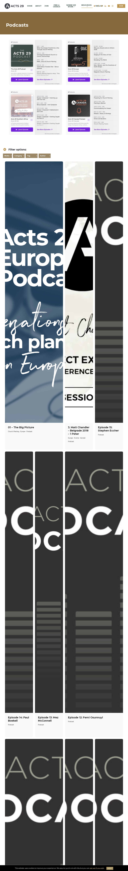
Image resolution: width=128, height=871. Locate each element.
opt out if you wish (97, 868)
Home (29, 6)
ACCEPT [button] (110, 868)
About (38, 6)
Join (46, 6)
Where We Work (71, 6)
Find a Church (56, 6)
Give (121, 6)
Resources (86, 5)
